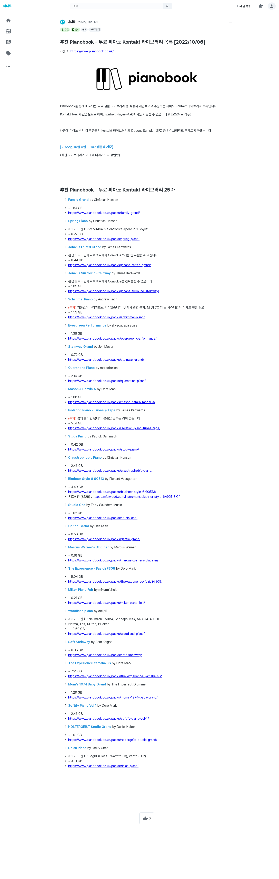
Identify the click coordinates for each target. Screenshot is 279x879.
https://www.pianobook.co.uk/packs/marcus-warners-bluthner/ (113, 560)
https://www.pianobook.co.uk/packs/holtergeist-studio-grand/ (112, 740)
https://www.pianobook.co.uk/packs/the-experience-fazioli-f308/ (115, 581)
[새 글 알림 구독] (260, 6)
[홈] (8, 20)
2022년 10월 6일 (88, 22)
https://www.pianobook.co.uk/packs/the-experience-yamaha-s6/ (115, 676)
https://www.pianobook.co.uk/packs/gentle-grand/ (104, 539)
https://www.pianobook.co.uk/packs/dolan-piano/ (103, 766)
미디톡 (7, 6)
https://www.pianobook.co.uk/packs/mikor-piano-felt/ (106, 603)
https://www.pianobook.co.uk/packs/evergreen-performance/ (112, 338)
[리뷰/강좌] (8, 42)
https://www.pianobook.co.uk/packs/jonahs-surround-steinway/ (113, 291)
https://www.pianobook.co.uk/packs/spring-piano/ (104, 239)
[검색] (167, 6)
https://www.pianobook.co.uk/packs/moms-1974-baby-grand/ (112, 697)
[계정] (272, 6)
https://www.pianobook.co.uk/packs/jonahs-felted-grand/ (109, 265)
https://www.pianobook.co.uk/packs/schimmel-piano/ (106, 317)
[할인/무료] (8, 53)
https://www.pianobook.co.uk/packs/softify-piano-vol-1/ (108, 719)
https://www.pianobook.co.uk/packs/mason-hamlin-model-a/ (111, 402)
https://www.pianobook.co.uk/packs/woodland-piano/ (106, 634)
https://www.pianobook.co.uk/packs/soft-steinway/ (105, 655)
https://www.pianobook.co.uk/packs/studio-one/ (102, 518)
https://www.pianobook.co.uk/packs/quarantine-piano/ (107, 381)
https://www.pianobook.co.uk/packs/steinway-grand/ (106, 360)
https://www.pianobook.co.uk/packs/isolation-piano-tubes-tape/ (114, 428)
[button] (8, 20)
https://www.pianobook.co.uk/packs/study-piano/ (103, 449)
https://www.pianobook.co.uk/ (92, 51)
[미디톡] (62, 22)
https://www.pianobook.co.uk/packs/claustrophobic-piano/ (110, 471)
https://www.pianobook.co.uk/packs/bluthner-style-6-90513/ (112, 492)
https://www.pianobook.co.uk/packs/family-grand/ (104, 213)
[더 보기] (230, 22)
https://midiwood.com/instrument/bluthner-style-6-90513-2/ (136, 497)
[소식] (8, 31)
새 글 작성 (244, 6)
